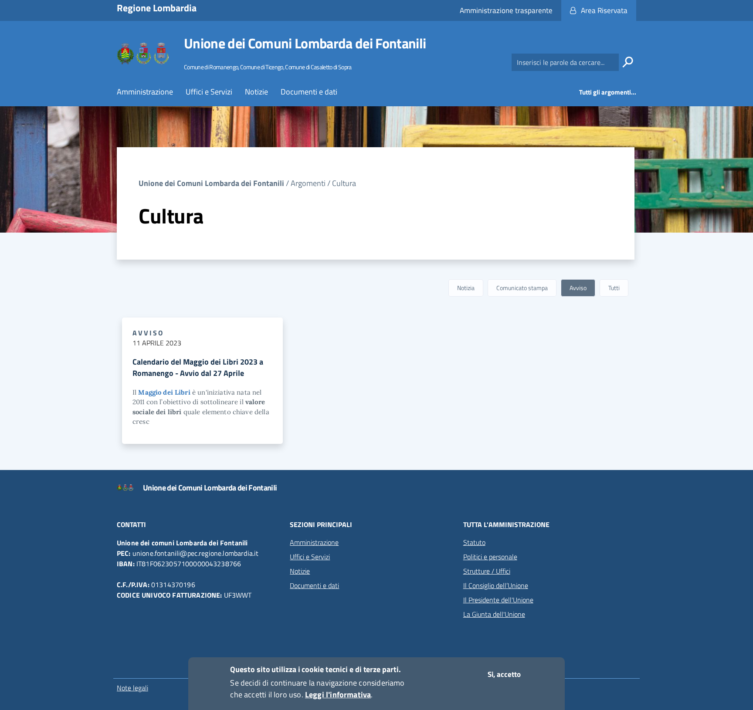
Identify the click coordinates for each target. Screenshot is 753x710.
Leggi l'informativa (338, 694)
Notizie (256, 92)
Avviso (578, 287)
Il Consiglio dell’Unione (495, 585)
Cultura (344, 183)
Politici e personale (490, 556)
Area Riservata (604, 10)
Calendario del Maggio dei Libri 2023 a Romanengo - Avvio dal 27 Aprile (197, 367)
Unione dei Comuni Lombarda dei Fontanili (305, 43)
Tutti (614, 287)
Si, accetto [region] (504, 674)
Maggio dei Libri (164, 392)
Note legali (132, 688)
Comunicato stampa (522, 287)
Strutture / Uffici (486, 571)
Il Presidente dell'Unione (498, 600)
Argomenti (308, 183)
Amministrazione (145, 92)
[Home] (143, 53)
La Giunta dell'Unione (494, 614)
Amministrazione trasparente (506, 10)
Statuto (474, 542)
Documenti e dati (309, 92)
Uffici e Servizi (209, 92)
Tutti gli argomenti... (607, 92)
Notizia (466, 287)
